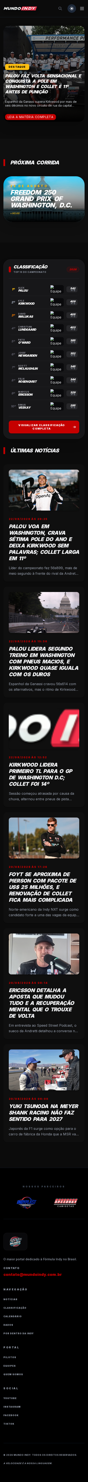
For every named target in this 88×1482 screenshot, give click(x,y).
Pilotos (9, 1357)
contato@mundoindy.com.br (32, 1274)
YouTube (10, 1398)
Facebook (11, 1415)
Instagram (12, 1406)
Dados (8, 1325)
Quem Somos (13, 1374)
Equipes (9, 1366)
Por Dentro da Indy (18, 1333)
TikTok (8, 1424)
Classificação (14, 1308)
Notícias (10, 1299)
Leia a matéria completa (30, 117)
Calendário (12, 1316)
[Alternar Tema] (71, 8)
